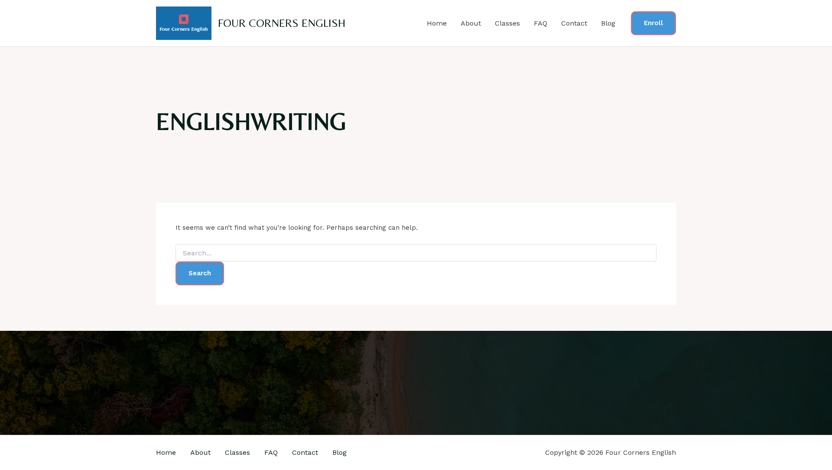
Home (437, 23)
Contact (574, 23)
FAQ (540, 23)
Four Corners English (281, 22)
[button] (653, 23)
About (471, 23)
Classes (507, 23)
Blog (608, 23)
